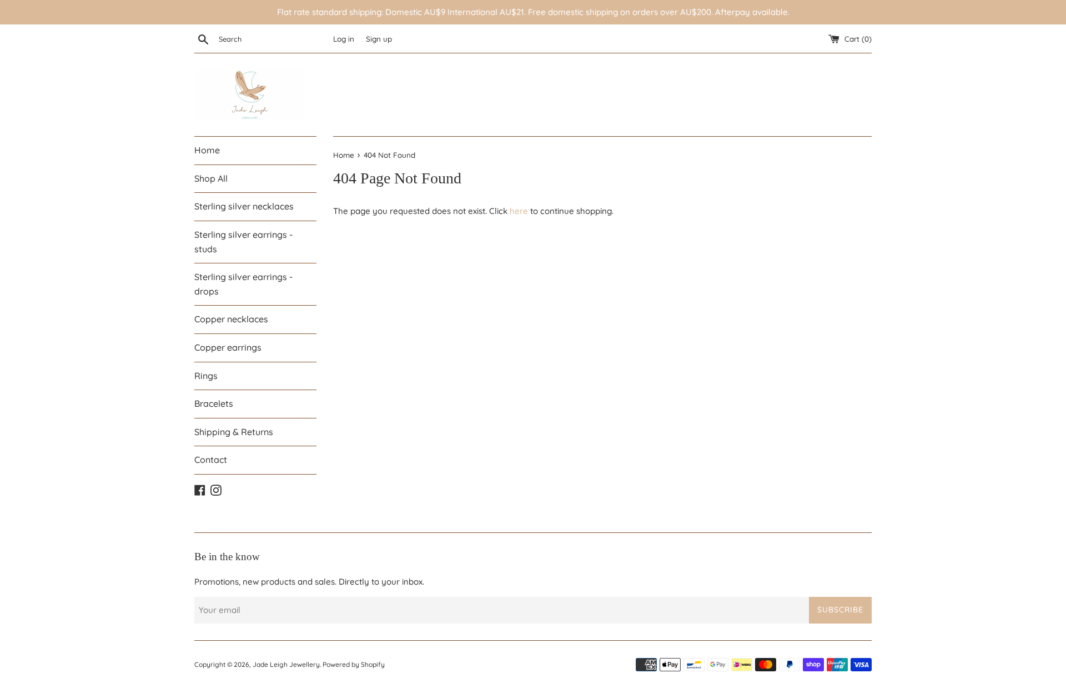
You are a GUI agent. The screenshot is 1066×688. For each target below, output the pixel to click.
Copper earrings (228, 347)
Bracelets (213, 403)
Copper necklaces (231, 319)
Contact (210, 459)
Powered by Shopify (354, 664)
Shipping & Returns (233, 431)
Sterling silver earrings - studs (243, 242)
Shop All (211, 178)
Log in (343, 38)
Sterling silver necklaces (244, 206)
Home (207, 150)
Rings (206, 375)
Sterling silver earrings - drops (243, 284)
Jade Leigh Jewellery (286, 664)
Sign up (379, 38)
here (519, 211)
